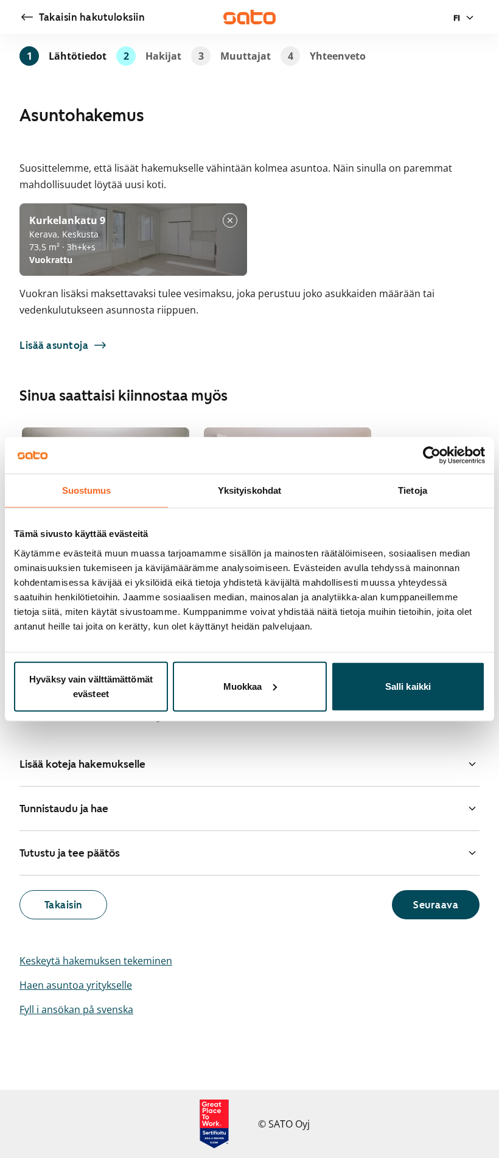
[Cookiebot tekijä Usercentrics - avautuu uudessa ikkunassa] (432, 455)
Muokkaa (242, 686)
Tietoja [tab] (412, 490)
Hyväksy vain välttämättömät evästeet (91, 685)
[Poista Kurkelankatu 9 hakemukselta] (230, 220)
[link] (82, 17)
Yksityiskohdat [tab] (249, 490)
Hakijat (152, 56)
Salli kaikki (408, 686)
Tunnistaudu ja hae (63, 808)
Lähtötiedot (66, 56)
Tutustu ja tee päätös (69, 853)
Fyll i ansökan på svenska (76, 1009)
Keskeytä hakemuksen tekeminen (95, 960)
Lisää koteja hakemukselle (82, 764)
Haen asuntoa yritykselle (75, 985)
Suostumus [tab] (86, 490)
